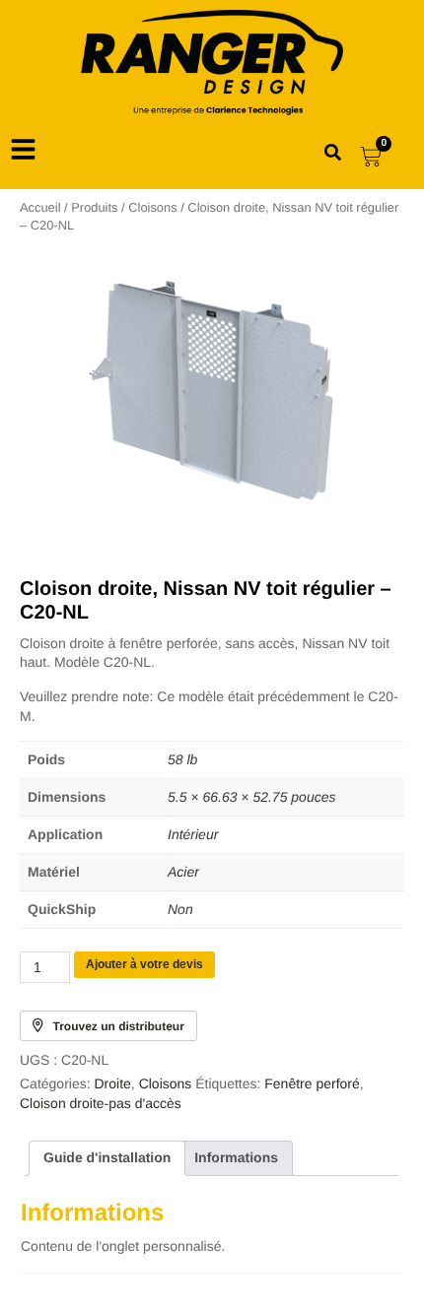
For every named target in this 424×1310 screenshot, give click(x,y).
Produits (94, 207)
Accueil (40, 207)
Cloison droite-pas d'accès (100, 1103)
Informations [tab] (236, 1157)
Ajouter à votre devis (144, 964)
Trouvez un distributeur (118, 1026)
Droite (112, 1083)
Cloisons (152, 207)
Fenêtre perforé (312, 1083)
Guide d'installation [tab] (107, 1157)
